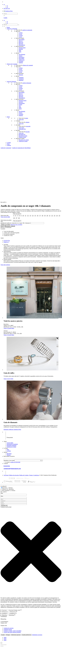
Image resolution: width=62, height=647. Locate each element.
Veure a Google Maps (9, 328)
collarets (27, 122)
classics (20, 55)
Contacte (9, 145)
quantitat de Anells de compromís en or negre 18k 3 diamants (15, 223)
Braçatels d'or (22, 134)
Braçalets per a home (24, 139)
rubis (20, 50)
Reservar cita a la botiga (16, 224)
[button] (31, 552)
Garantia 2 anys (10, 436)
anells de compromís (27, 30)
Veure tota (21, 119)
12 (28, 215)
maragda (21, 49)
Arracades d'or (22, 129)
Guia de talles (10, 442)
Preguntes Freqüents (11, 445)
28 (19, 218)
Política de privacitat (14, 475)
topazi (20, 108)
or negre (21, 35)
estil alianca (21, 57)
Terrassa (9, 455)
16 (37, 215)
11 (25, 215)
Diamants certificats (11, 438)
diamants (21, 74)
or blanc (21, 32)
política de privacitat (15, 462)
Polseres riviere (22, 137)
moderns (21, 62)
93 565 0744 (7, 240)
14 (32, 215)
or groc (20, 34)
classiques (21, 77)
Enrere (8, 27)
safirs (20, 51)
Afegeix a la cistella (5, 224)
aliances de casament (28, 65)
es (7, 7)
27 (16, 218)
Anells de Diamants (11, 81)
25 (59, 215)
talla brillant (21, 39)
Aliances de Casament (12, 64)
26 (14, 218)
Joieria (8, 116)
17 (40, 215)
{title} (5, 637)
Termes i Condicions (34, 475)
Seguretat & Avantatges (12, 444)
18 (42, 215)
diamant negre (22, 47)
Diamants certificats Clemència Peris (12, 429)
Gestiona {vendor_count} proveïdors (12, 630)
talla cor (21, 41)
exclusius (21, 61)
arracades (28, 126)
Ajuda (8, 144)
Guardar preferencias (26, 634)
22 (52, 215)
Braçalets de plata (23, 135)
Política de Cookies (24, 475)
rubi (20, 106)
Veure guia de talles (5, 216)
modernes (21, 80)
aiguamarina (22, 103)
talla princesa (22, 45)
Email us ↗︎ (6, 242)
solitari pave (21, 59)
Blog (8, 449)
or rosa (20, 36)
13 (30, 215)
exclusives (21, 78)
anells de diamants (26, 83)
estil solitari (21, 58)
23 (54, 215)
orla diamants (22, 54)
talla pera (21, 43)
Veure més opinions (5, 264)
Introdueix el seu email (9, 460)
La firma (9, 142)
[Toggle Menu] (4, 26)
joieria (26, 118)
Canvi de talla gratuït (12, 433)
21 (49, 215)
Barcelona (9, 453)
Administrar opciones (15, 634)
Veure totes (21, 127)
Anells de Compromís (12, 28)
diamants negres (22, 100)
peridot (20, 104)
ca (4, 4)
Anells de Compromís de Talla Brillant (21, 147)
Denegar (8, 634)
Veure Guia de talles (8, 378)
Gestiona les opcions (8, 628)
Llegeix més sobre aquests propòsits (12, 632)
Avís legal (6, 475)
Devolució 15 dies (11, 434)
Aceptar (3, 634)
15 (35, 215)
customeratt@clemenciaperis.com (12, 468)
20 (47, 215)
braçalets (27, 131)
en (7, 5)
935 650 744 (7, 8)
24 (57, 215)
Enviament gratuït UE (12, 432)
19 (44, 215)
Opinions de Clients (11, 446)
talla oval (21, 42)
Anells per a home (23, 141)
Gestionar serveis (8, 629)
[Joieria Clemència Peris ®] (8, 11)
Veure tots (21, 123)
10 (23, 215)
